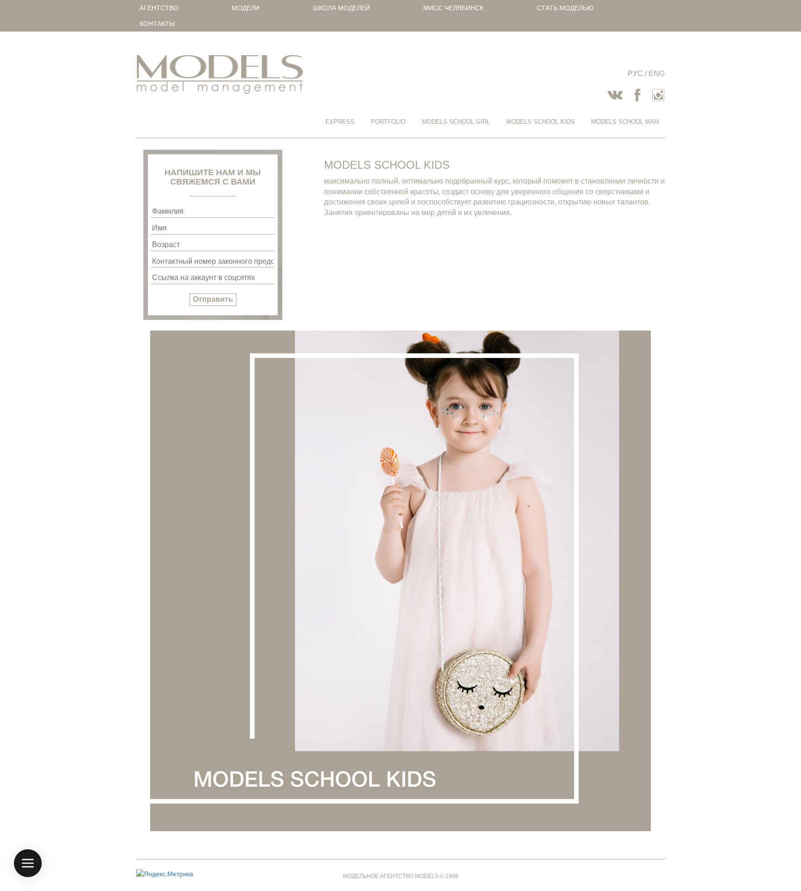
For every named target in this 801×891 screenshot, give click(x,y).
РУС (635, 73)
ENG (656, 73)
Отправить (213, 299)
